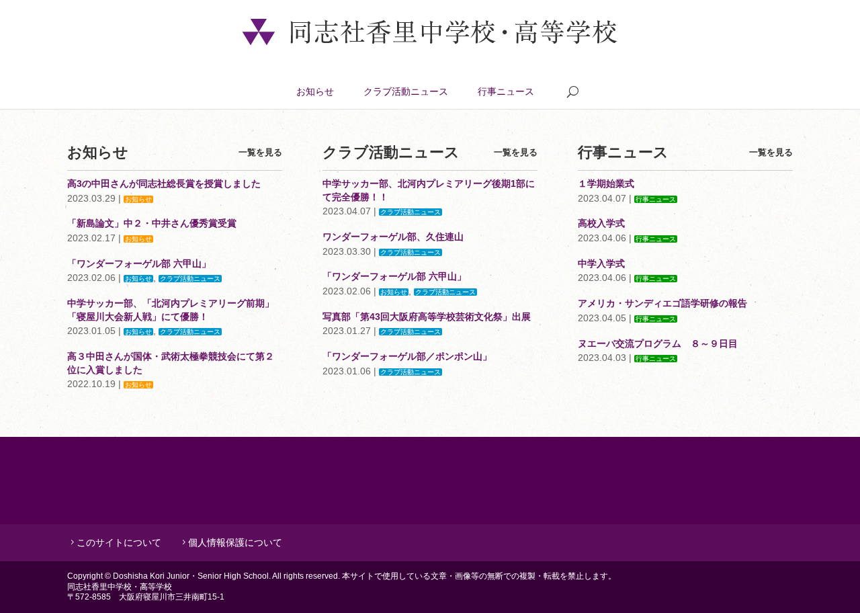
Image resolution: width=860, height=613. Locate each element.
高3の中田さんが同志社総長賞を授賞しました (164, 183)
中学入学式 (601, 263)
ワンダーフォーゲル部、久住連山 (393, 236)
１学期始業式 (606, 183)
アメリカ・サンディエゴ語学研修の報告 (662, 303)
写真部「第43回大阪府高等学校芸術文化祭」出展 (426, 316)
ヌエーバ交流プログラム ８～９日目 (658, 343)
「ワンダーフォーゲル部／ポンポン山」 (407, 356)
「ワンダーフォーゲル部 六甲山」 (139, 263)
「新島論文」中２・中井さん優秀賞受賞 (151, 223)
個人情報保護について (235, 542)
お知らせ (315, 91)
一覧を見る (260, 152)
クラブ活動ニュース (405, 91)
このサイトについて (119, 542)
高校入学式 (601, 223)
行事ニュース (506, 91)
